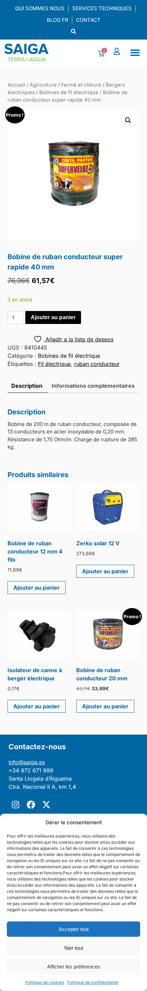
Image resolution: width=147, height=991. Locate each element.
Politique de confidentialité (92, 982)
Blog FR (57, 20)
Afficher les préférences (73, 967)
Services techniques (102, 8)
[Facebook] (31, 804)
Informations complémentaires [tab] (93, 385)
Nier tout (73, 948)
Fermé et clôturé (81, 85)
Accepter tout (74, 929)
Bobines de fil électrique (68, 92)
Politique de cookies (44, 982)
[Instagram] (15, 804)
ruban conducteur (97, 363)
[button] (73, 31)
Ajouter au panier (53, 317)
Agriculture (43, 85)
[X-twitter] (46, 804)
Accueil (16, 85)
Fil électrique (54, 363)
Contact (88, 20)
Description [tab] (26, 385)
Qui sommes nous (40, 8)
